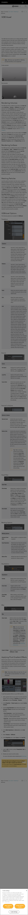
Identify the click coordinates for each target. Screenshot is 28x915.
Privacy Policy (7, 901)
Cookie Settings (14, 911)
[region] (14, 902)
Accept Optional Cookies (19, 906)
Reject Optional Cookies (8, 906)
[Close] (26, 890)
